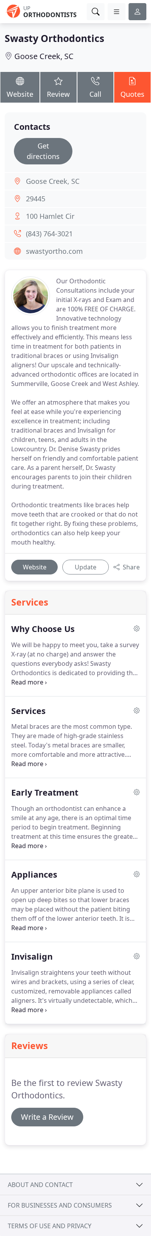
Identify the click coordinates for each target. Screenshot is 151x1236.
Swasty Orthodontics (54, 38)
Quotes (132, 94)
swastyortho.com (54, 251)
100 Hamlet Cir (50, 216)
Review (58, 94)
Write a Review (47, 1117)
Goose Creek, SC (44, 56)
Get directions (43, 151)
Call (95, 94)
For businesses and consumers (60, 1205)
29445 (35, 198)
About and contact (40, 1184)
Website (20, 94)
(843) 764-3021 (49, 233)
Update (85, 567)
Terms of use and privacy (49, 1226)
